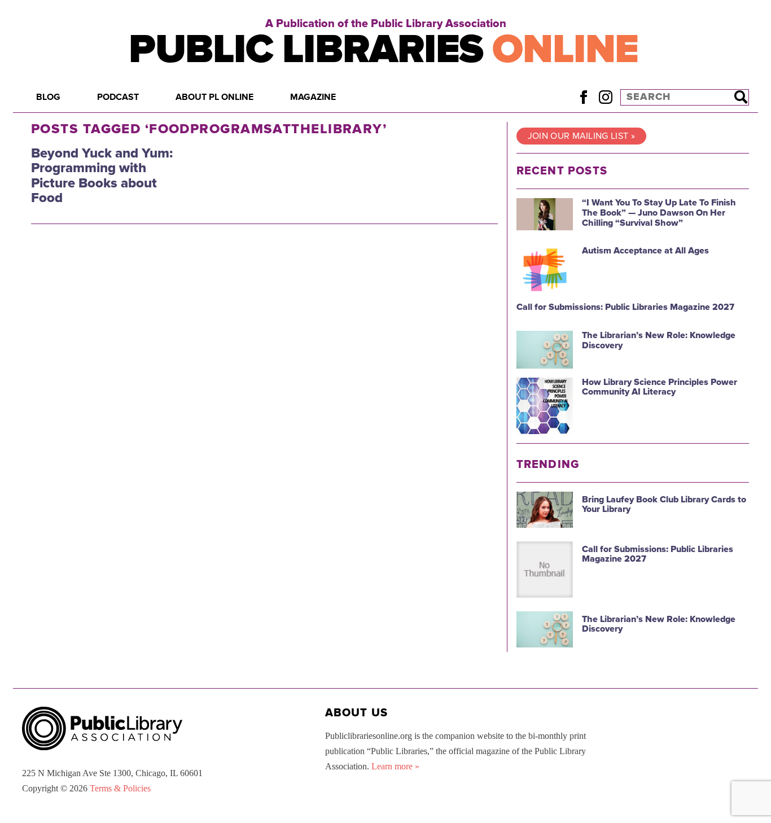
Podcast (118, 97)
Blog (48, 97)
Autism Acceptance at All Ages (645, 250)
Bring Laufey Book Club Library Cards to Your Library (664, 504)
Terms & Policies (120, 788)
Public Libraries (383, 49)
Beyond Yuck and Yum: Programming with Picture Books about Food (102, 175)
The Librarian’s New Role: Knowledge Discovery (658, 340)
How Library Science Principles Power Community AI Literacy (659, 387)
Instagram (605, 97)
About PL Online (214, 97)
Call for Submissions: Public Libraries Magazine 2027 (625, 307)
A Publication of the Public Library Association (385, 23)
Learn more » (395, 766)
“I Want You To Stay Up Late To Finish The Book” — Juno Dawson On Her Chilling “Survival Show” (659, 212)
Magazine (313, 97)
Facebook (583, 97)
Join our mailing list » (581, 136)
